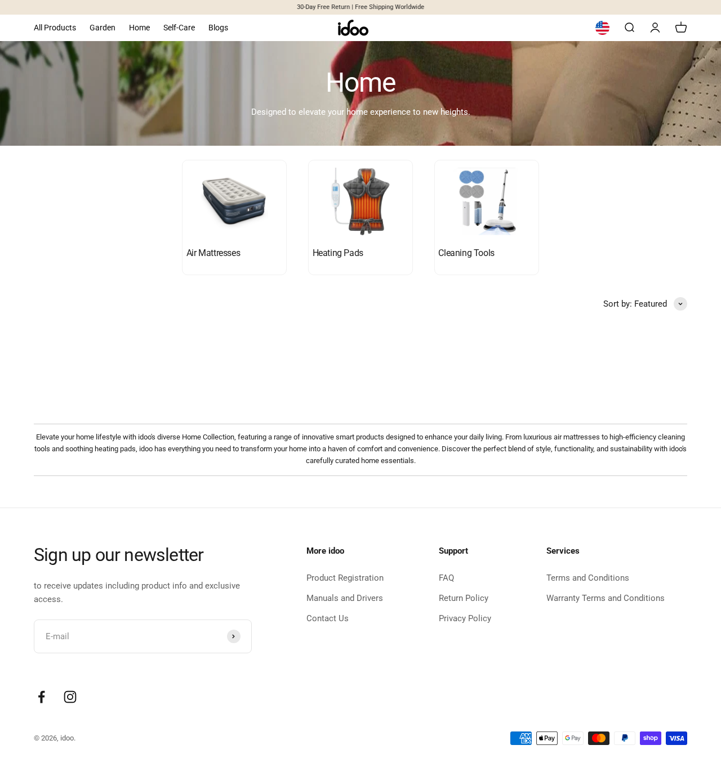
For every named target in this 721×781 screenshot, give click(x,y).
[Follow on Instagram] (70, 696)
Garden (102, 27)
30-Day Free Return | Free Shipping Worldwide (360, 7)
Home (139, 27)
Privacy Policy (465, 618)
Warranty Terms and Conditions (605, 598)
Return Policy (463, 598)
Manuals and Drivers (344, 598)
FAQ (446, 578)
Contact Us (327, 618)
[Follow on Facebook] (41, 696)
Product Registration (345, 578)
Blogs (218, 27)
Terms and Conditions (587, 578)
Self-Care (179, 27)
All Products (55, 27)
